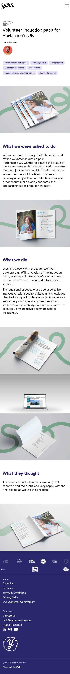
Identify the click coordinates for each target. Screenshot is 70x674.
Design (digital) (39, 63)
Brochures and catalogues (16, 63)
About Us (8, 583)
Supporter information (14, 68)
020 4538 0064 (12, 625)
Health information (47, 73)
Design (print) (57, 63)
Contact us (9, 615)
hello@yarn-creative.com (17, 620)
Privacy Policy (10, 597)
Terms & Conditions (14, 592)
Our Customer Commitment (19, 601)
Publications (34, 68)
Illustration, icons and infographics (20, 73)
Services (8, 588)
